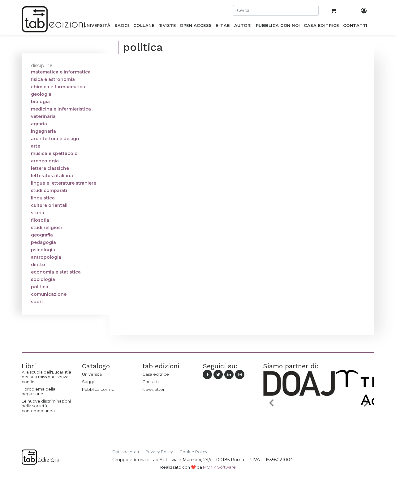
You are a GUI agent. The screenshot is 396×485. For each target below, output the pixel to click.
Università (92, 374)
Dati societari (125, 451)
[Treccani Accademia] (323, 417)
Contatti (150, 381)
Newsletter (153, 389)
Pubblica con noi (98, 389)
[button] (271, 402)
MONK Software (219, 467)
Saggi (88, 381)
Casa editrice (155, 374)
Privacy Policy (159, 451)
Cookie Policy (193, 451)
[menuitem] (97, 26)
